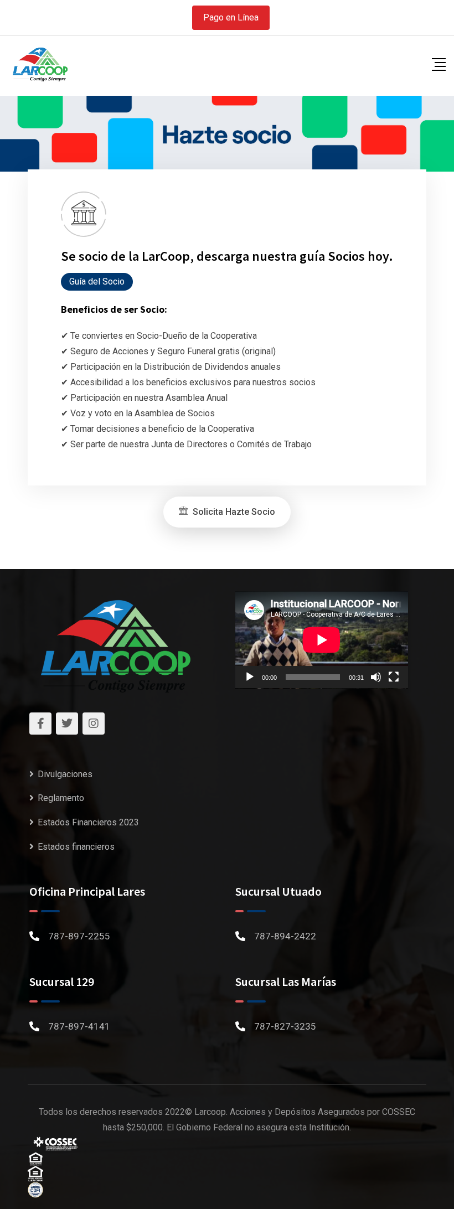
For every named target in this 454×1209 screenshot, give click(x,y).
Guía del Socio (97, 281)
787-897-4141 (79, 1026)
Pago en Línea (231, 17)
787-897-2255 (79, 936)
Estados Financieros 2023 (88, 822)
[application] (321, 640)
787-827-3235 (285, 1026)
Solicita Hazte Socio (232, 512)
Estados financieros (76, 846)
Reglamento (61, 798)
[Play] (249, 677)
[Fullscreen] (393, 677)
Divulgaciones (65, 774)
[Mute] (375, 677)
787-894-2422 (285, 936)
